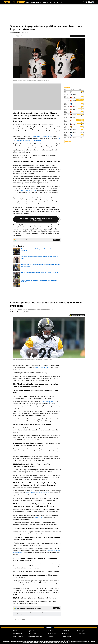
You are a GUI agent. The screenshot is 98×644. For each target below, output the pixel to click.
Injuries (56, 2)
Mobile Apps (80, 631)
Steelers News (21, 290)
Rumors (33, 2)
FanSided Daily (17, 633)
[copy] (22, 36)
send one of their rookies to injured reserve (37, 493)
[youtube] (89, 2)
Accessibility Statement (35, 636)
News (27, 2)
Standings (45, 2)
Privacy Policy (52, 633)
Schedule (38, 2)
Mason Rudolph (47, 136)
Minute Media (11, 640)
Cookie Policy (81, 633)
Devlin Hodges (36, 136)
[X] (86, 2)
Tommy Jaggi (16, 32)
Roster (51, 2)
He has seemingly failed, (47, 401)
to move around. (39, 517)
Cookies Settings (66, 636)
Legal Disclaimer (18, 636)
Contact (50, 631)
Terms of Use (65, 633)
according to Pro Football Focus (27, 190)
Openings (31, 631)
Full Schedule (68, 141)
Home (14, 290)
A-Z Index (50, 636)
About (15, 631)
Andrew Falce (16, 312)
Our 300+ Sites (66, 631)
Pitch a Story (32, 633)
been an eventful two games (42, 367)
